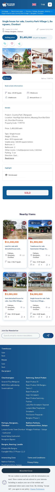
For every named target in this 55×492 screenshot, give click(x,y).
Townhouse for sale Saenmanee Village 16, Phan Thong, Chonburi (38, 247)
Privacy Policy (33, 462)
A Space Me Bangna (9, 448)
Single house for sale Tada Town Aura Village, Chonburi (40, 299)
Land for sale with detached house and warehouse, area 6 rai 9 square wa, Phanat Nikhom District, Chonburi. (14, 247)
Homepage (5, 11)
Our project (6, 371)
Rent (3, 356)
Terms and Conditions (36, 457)
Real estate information (14, 86)
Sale (3, 352)
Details (7, 108)
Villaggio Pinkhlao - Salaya (36, 429)
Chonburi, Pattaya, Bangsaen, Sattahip (38, 11)
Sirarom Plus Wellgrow (10, 381)
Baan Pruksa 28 (32, 391)
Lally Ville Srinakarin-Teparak (37, 404)
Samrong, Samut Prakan (36, 377)
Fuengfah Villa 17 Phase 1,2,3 (13, 451)
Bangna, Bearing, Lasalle (12, 444)
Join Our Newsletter (10, 330)
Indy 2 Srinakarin (32, 395)
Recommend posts (17, 11)
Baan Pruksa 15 (32, 381)
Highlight (8, 168)
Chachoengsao (8, 377)
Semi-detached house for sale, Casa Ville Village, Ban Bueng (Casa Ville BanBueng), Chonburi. (14, 299)
